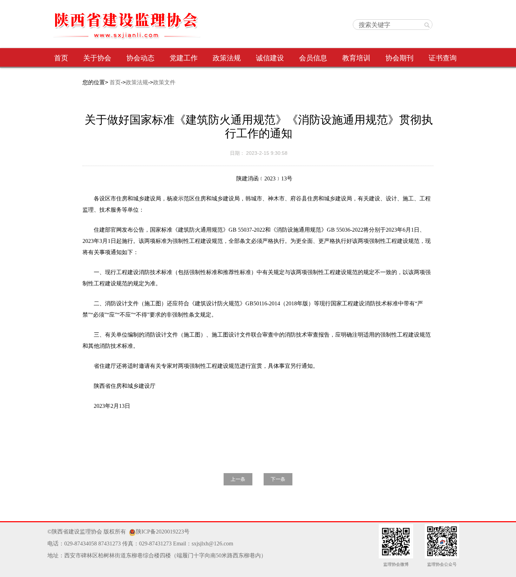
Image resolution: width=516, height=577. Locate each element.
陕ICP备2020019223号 (163, 532)
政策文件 (164, 82)
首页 (115, 82)
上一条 (238, 479)
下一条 (278, 479)
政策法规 (137, 82)
